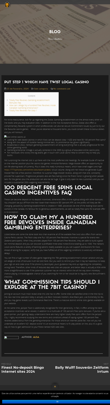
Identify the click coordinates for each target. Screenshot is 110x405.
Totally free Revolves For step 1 (23, 110)
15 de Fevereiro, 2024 (18, 89)
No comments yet (61, 89)
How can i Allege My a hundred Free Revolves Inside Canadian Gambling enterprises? (32, 106)
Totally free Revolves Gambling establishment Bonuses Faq (29, 101)
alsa (36, 337)
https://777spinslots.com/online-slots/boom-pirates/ (27, 169)
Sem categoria (41, 89)
